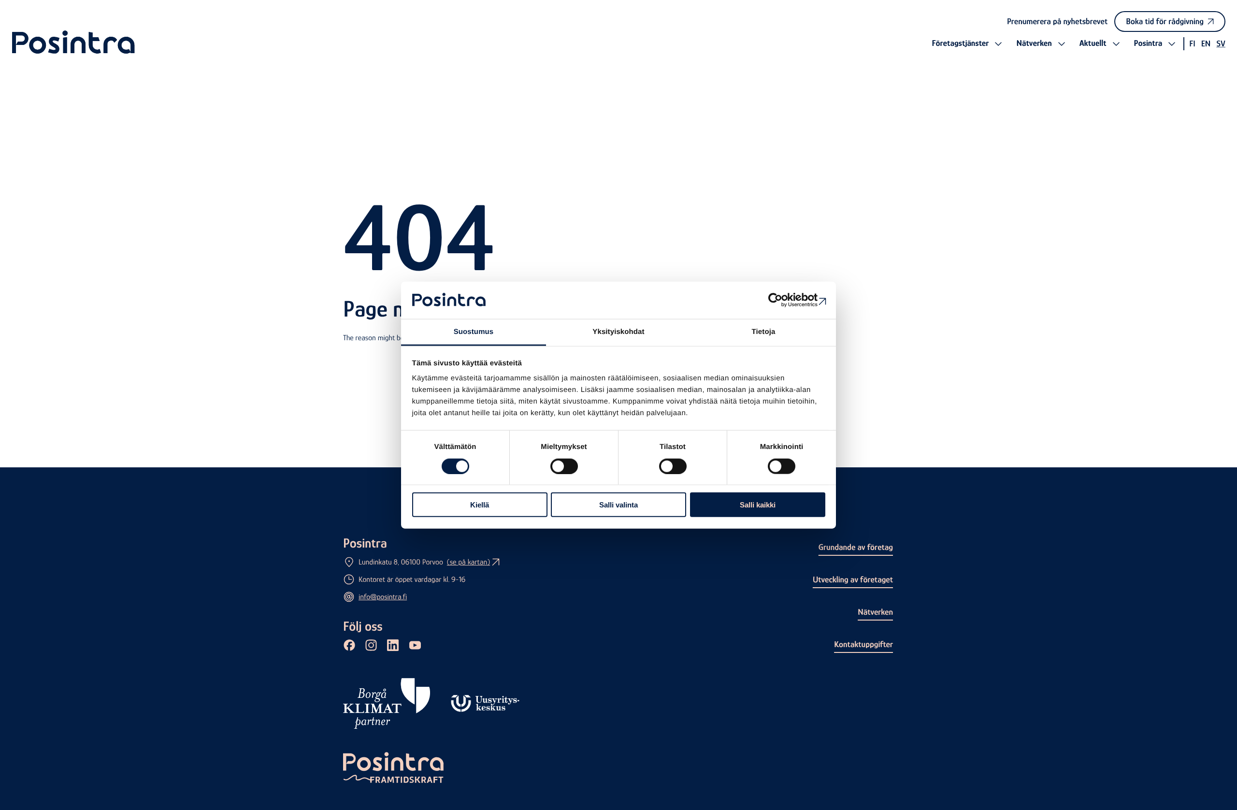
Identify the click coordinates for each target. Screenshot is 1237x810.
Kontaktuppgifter (863, 644)
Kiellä (479, 505)
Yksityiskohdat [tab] (618, 332)
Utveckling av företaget (853, 579)
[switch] (564, 466)
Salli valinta (618, 505)
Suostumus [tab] (474, 332)
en (1206, 43)
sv (1220, 43)
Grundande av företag (856, 547)
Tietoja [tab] (764, 332)
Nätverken (875, 612)
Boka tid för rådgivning (1165, 21)
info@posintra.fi (383, 597)
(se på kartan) (468, 562)
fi (1192, 43)
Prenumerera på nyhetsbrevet (1057, 21)
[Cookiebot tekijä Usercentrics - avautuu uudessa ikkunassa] (783, 300)
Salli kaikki (758, 505)
